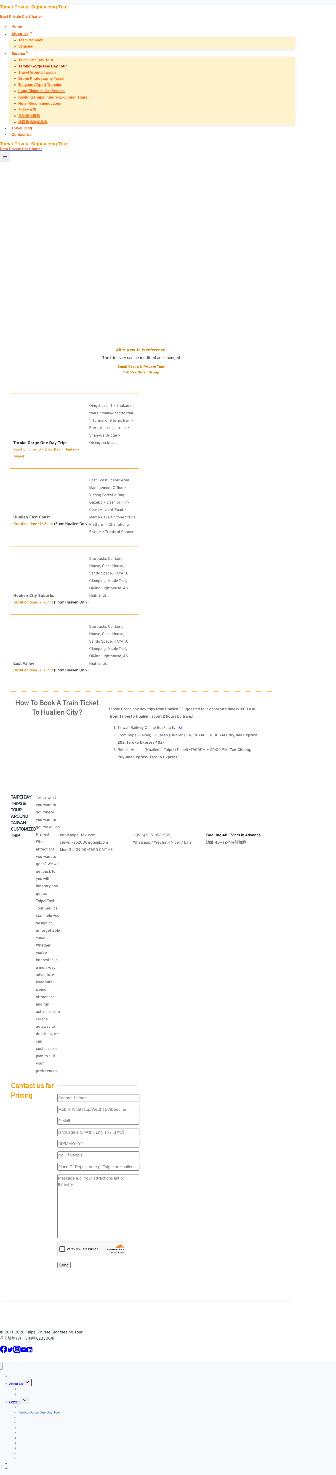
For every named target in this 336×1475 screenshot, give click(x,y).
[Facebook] (3, 1351)
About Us (16, 1384)
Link (177, 727)
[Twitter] (10, 1351)
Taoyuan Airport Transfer (39, 85)
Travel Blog (21, 128)
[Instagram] (17, 1351)
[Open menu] (5, 157)
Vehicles (25, 46)
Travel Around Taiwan (37, 72)
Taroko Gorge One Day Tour (42, 66)
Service (14, 1402)
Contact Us (21, 134)
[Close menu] (1, 1366)
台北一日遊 (27, 110)
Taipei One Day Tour (35, 60)
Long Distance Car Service (41, 91)
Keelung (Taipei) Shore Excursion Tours (53, 97)
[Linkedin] (29, 1351)
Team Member (30, 40)
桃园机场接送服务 (33, 122)
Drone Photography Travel (41, 78)
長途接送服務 (29, 116)
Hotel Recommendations (39, 103)
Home (16, 26)
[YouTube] (24, 1351)
